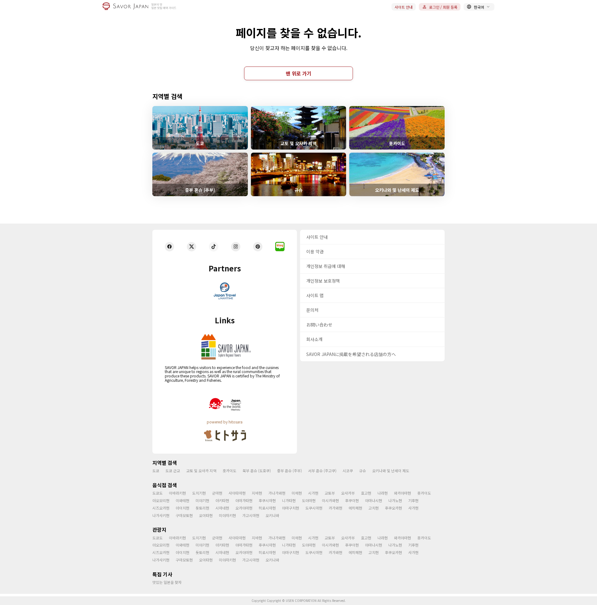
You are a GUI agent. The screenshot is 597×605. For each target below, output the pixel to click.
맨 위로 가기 (299, 73)
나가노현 (395, 500)
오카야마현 (243, 507)
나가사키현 (160, 515)
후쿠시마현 (267, 500)
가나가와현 (276, 493)
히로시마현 (267, 507)
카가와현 (335, 507)
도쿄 (155, 470)
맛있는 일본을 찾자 (167, 582)
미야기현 (202, 500)
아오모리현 (160, 500)
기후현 (413, 500)
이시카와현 (330, 500)
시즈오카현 (160, 507)
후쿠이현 (352, 500)
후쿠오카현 (393, 507)
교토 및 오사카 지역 (201, 470)
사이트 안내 (404, 7)
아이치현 (182, 507)
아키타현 (222, 500)
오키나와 (272, 515)
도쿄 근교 (172, 470)
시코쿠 (348, 470)
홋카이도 (229, 470)
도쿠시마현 (313, 507)
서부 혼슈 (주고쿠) (322, 470)
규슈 (362, 470)
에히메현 (355, 507)
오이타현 (206, 515)
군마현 (217, 493)
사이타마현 (237, 493)
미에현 (297, 493)
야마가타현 (243, 500)
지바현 (257, 493)
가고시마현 (250, 515)
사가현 (413, 507)
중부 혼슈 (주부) (289, 470)
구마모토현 (184, 515)
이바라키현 (177, 493)
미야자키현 (227, 515)
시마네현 (222, 507)
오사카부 (348, 493)
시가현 (313, 493)
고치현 (373, 507)
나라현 (382, 493)
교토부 (330, 493)
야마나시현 (373, 500)
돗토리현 (202, 507)
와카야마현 (402, 493)
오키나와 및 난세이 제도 (390, 470)
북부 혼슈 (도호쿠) (257, 470)
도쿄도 (157, 493)
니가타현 (289, 500)
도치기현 (199, 493)
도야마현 (309, 500)
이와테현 (182, 500)
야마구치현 (290, 507)
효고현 (366, 493)
